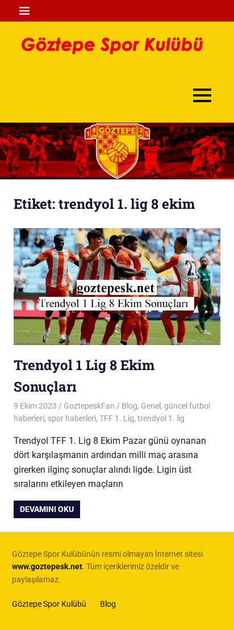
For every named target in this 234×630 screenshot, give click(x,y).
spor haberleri (72, 418)
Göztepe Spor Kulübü (49, 603)
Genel (151, 405)
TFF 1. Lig (116, 418)
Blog (129, 405)
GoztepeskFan (89, 405)
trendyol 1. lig (161, 418)
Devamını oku (47, 509)
